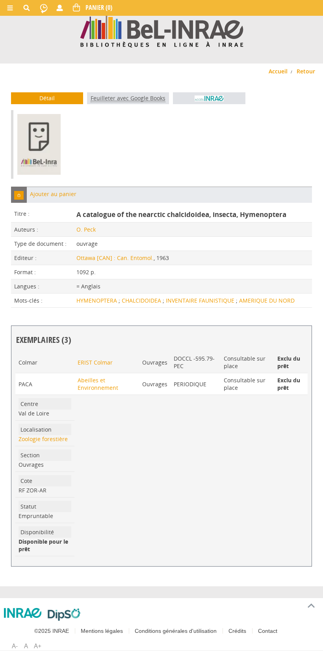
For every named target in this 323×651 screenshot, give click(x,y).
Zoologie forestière (43, 439)
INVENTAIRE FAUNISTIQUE (201, 300)
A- (15, 646)
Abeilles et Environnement (98, 383)
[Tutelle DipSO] (64, 614)
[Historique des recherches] (44, 8)
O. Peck (86, 229)
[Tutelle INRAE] (22, 613)
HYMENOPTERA (97, 300)
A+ (37, 646)
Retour (306, 71)
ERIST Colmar (95, 362)
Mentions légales (102, 631)
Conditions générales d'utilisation (176, 631)
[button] (19, 195)
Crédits (237, 631)
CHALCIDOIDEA (142, 300)
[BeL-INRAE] (161, 31)
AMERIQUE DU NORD (267, 300)
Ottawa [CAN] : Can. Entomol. (115, 258)
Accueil (278, 71)
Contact (267, 631)
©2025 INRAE (51, 631)
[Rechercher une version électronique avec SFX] (209, 98)
